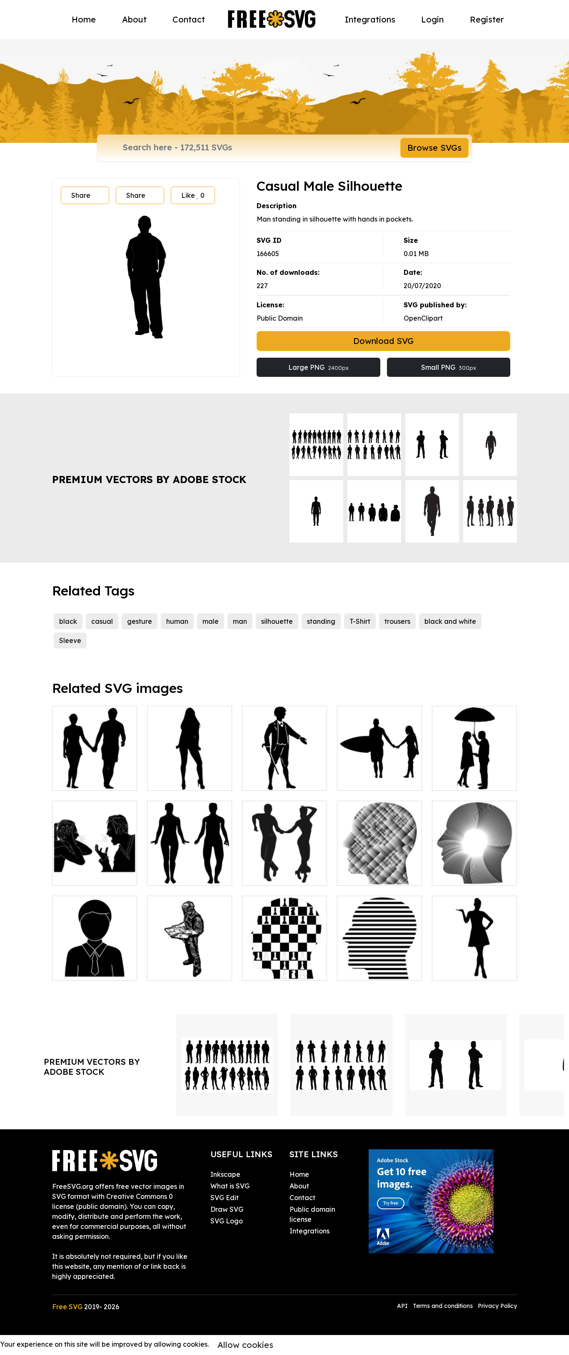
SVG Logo (226, 1221)
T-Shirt (359, 621)
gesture (139, 621)
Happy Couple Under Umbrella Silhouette (474, 769)
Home (84, 19)
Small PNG (448, 367)
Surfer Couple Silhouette (379, 774)
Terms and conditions (443, 1306)
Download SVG (383, 341)
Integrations (370, 19)
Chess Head (270, 969)
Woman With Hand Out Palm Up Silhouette (474, 959)
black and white (450, 621)
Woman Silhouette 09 (190, 774)
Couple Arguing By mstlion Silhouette (95, 869)
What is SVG (230, 1186)
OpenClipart (423, 318)
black (68, 621)
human (177, 621)
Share (80, 195)
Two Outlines (176, 874)
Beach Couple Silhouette (94, 774)
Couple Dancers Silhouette (284, 869)
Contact (188, 19)
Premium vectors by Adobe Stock (149, 479)
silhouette (277, 621)
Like (193, 195)
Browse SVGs (434, 147)
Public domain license (312, 1214)
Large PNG (318, 367)
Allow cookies (245, 1345)
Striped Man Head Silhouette (379, 964)
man (240, 621)
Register (487, 19)
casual (102, 621)
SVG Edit (224, 1197)
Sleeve (70, 640)
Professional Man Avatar (94, 964)
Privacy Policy (497, 1306)
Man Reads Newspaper (189, 964)
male (210, 621)
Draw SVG (226, 1209)
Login (432, 19)
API (403, 1306)
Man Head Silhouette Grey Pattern (379, 864)
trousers (397, 621)
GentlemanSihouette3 (286, 779)
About (134, 19)
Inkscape (225, 1174)
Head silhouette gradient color (475, 869)
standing (321, 621)
